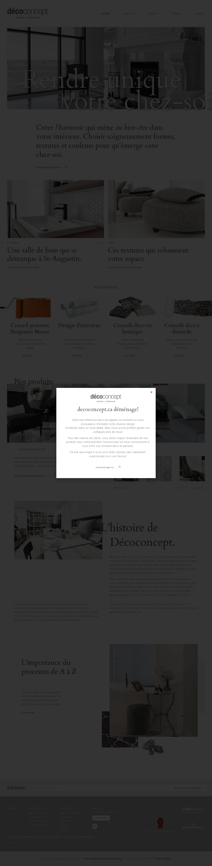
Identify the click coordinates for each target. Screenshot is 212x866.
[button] (108, 467)
